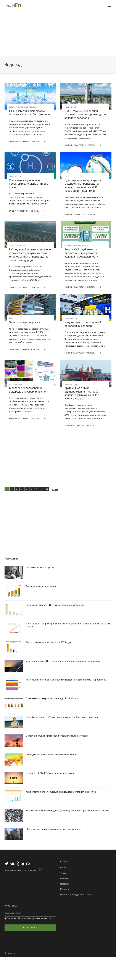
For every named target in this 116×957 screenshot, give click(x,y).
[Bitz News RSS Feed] (40, 870)
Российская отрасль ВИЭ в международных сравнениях (55, 605)
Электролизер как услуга (24, 322)
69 (47, 489)
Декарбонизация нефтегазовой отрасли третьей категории (57, 735)
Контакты (64, 878)
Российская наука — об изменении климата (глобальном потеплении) (62, 717)
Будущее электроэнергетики (41, 586)
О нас (63, 867)
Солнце (29, 107)
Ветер (11, 107)
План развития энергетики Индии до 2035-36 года (52, 698)
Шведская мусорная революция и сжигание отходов (53, 829)
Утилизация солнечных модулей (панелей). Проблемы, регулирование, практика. (68, 810)
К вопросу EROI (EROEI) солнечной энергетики (50, 773)
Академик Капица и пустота (40, 567)
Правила (64, 883)
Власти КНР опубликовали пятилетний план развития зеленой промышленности (81, 253)
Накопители (20, 107)
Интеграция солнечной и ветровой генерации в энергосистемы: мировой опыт (67, 679)
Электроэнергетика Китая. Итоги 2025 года (48, 642)
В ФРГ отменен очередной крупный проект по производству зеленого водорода (85, 114)
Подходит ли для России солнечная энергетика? (51, 754)
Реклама (64, 889)
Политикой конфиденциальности (34, 918)
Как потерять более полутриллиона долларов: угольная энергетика (61, 791)
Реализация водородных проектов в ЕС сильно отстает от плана (29, 184)
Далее (55, 490)
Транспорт (69, 318)
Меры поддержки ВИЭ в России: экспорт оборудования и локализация (63, 661)
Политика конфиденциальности (76, 894)
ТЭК (34, 107)
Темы (63, 873)
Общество (69, 107)
